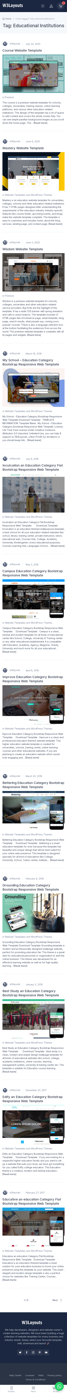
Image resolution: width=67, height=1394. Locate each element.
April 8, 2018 (32, 670)
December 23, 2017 (36, 1090)
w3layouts (14, 43)
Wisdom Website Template (22, 249)
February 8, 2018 (35, 878)
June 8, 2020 (33, 141)
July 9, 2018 (32, 458)
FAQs (41, 1375)
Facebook (27, 1352)
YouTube (46, 1352)
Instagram (33, 1352)
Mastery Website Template (23, 148)
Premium (9, 97)
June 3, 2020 (33, 242)
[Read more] (40, 122)
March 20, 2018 (34, 776)
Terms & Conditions (36, 1379)
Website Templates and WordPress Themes (28, 195)
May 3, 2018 (32, 564)
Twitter (20, 1352)
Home (8, 18)
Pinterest (40, 1352)
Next (55, 1300)
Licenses (29, 1375)
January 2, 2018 (34, 984)
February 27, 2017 (35, 1192)
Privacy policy (54, 1375)
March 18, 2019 (34, 353)
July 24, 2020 (33, 44)
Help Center (15, 1375)
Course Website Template (22, 50)
